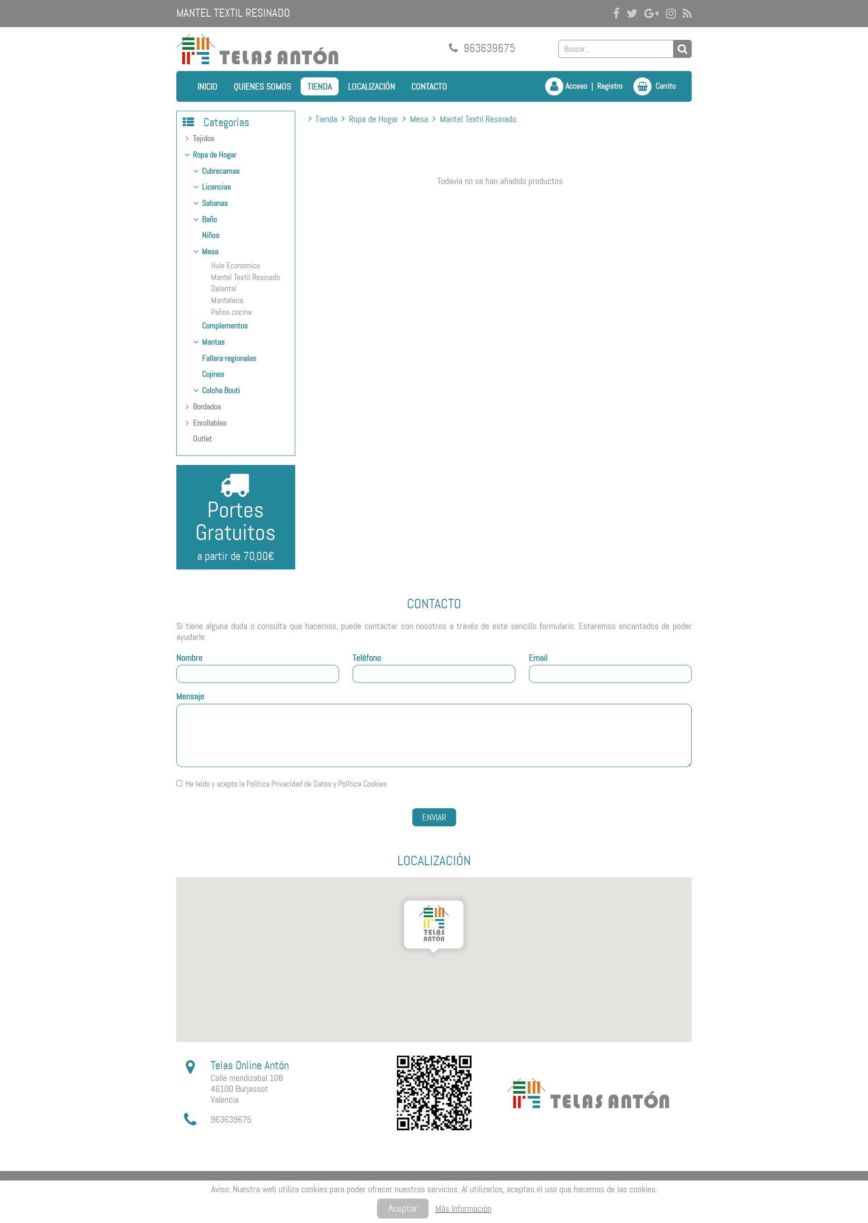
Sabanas (215, 203)
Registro (610, 86)
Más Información (463, 1208)
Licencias (216, 186)
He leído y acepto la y (286, 783)
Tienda (319, 86)
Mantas (213, 342)
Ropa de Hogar (214, 154)
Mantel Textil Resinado (245, 277)
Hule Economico (235, 265)
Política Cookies (362, 783)
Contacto (429, 86)
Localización (371, 86)
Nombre (189, 658)
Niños (210, 235)
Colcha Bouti (221, 390)
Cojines (213, 374)
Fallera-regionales (229, 358)
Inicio (207, 86)
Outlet (202, 438)
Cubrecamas (221, 171)
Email (538, 658)
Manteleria (227, 300)
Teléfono (367, 658)
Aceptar (402, 1208)
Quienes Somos (262, 86)
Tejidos (203, 138)
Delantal (223, 288)
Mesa (210, 251)
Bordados (207, 406)
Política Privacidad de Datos (288, 783)
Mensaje (190, 696)
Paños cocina (231, 312)
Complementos (225, 325)
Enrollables (209, 422)
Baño (209, 219)
